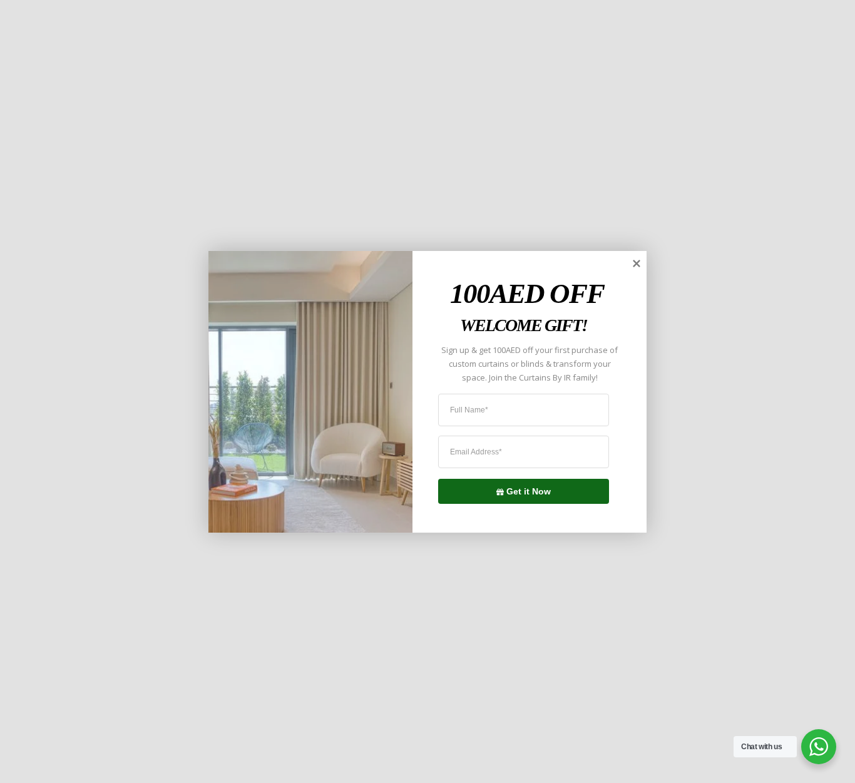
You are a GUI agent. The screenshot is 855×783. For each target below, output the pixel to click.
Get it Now (528, 491)
